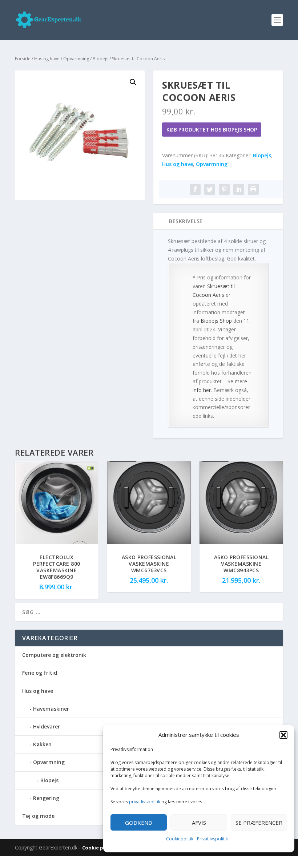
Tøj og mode (38, 815)
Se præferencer (258, 822)
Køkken (42, 744)
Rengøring (46, 798)
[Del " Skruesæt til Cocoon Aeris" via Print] (253, 189)
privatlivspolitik (144, 802)
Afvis (199, 822)
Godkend (138, 822)
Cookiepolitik (179, 839)
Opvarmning (76, 59)
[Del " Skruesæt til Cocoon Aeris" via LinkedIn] (238, 189)
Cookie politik (99, 847)
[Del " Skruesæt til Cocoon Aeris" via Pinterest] (224, 189)
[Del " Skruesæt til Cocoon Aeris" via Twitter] (209, 189)
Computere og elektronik (54, 654)
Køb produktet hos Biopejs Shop (211, 129)
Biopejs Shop (216, 320)
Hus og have (47, 59)
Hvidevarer (46, 726)
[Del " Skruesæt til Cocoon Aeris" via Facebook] (195, 189)
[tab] (218, 221)
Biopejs (100, 59)
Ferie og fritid (39, 672)
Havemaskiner (51, 708)
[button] (283, 735)
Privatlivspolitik (212, 839)
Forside (23, 59)
